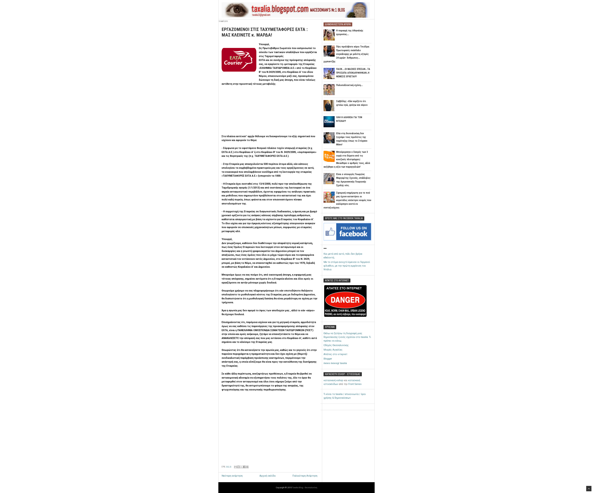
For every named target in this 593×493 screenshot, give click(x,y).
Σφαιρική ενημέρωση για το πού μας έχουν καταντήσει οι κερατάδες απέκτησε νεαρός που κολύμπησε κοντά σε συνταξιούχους (347, 200)
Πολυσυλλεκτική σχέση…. (349, 85)
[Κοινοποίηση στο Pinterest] (247, 466)
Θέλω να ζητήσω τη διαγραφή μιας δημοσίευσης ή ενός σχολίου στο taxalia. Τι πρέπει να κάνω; (347, 337)
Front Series (355, 384)
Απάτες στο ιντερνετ (335, 354)
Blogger (328, 358)
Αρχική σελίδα (267, 475)
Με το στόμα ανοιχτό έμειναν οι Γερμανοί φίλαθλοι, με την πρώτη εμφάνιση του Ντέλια (347, 266)
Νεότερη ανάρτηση (232, 475)
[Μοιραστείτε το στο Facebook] (244, 466)
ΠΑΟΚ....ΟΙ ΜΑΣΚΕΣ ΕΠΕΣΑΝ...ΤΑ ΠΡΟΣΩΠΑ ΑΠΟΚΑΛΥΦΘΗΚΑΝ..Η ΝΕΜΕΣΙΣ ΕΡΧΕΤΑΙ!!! (353, 73)
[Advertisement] (247, 111)
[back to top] (588, 488)
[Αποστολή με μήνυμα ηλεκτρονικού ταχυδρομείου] (235, 466)
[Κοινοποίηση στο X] (241, 466)
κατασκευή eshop (333, 380)
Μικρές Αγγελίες (333, 349)
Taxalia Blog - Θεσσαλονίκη (304, 487)
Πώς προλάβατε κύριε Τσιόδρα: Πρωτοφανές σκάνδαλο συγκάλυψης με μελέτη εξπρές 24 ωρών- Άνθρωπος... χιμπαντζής (347, 54)
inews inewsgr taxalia (335, 363)
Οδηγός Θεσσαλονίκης (336, 345)
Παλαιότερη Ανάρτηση (304, 475)
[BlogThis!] (238, 466)
